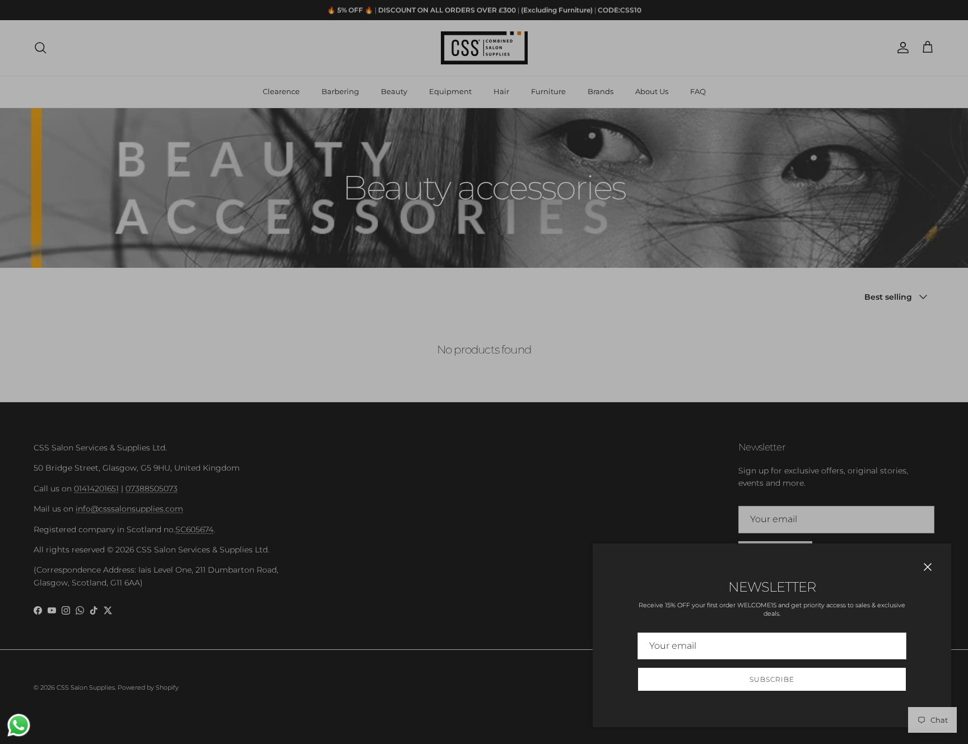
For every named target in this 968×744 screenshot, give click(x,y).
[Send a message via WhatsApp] (19, 725)
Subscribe (772, 679)
